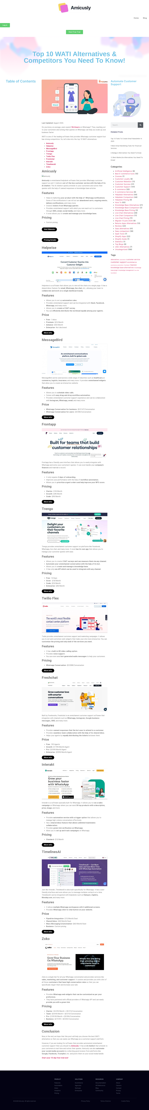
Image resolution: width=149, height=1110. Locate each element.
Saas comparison (122, 231)
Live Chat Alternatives (124, 213)
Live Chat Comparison (124, 215)
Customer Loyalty (122, 179)
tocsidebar (114, 273)
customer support (119, 262)
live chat (136, 270)
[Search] (140, 125)
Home (136, 18)
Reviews (118, 226)
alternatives (115, 259)
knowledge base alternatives (122, 267)
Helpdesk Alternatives (124, 194)
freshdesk (127, 265)
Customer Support (122, 187)
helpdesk (133, 265)
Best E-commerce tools (124, 174)
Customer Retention (123, 181)
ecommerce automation (117, 265)
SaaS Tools (119, 234)
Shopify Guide (121, 239)
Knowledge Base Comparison (127, 208)
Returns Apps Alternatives (125, 223)
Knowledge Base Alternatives (127, 205)
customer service (133, 259)
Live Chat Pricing (122, 218)
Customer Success (122, 184)
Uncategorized (121, 249)
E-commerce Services (124, 192)
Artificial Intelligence (123, 171)
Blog (145, 18)
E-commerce (120, 189)
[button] (49, 229)
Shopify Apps (120, 236)
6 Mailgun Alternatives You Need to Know (126, 153)
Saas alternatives (122, 228)
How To (118, 202)
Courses (118, 176)
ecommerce (132, 262)
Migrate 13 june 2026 (124, 221)
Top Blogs (119, 244)
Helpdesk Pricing (122, 200)
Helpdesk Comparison (124, 197)
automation (123, 259)
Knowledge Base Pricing (125, 210)
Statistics (119, 241)
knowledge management (126, 270)
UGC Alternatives (122, 247)
